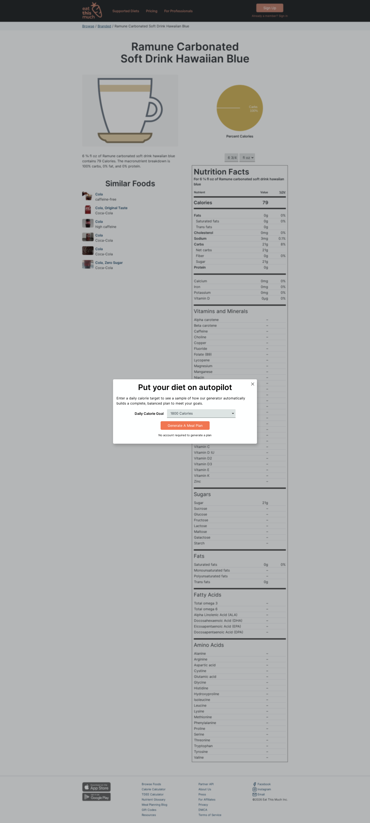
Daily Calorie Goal (149, 413)
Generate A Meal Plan (185, 425)
